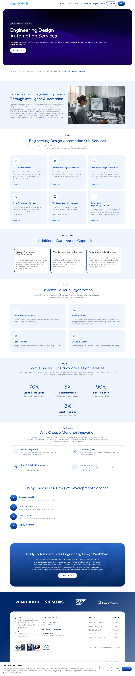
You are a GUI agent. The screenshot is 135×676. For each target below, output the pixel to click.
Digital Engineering (95, 626)
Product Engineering (26, 71)
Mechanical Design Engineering (48, 71)
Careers (116, 626)
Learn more (18, 184)
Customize (104, 669)
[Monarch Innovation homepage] (19, 3)
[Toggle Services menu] (81, 3)
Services (77, 3)
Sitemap (118, 647)
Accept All (126, 669)
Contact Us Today (67, 575)
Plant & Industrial (95, 630)
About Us (69, 3)
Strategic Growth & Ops (97, 637)
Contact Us (111, 3)
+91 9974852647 (50, 622)
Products (87, 3)
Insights (95, 3)
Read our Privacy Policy (12, 673)
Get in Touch (17, 50)
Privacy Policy (93, 647)
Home (61, 3)
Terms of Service (106, 647)
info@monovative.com (53, 629)
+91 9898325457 (50, 625)
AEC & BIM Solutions (96, 634)
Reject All (116, 669)
